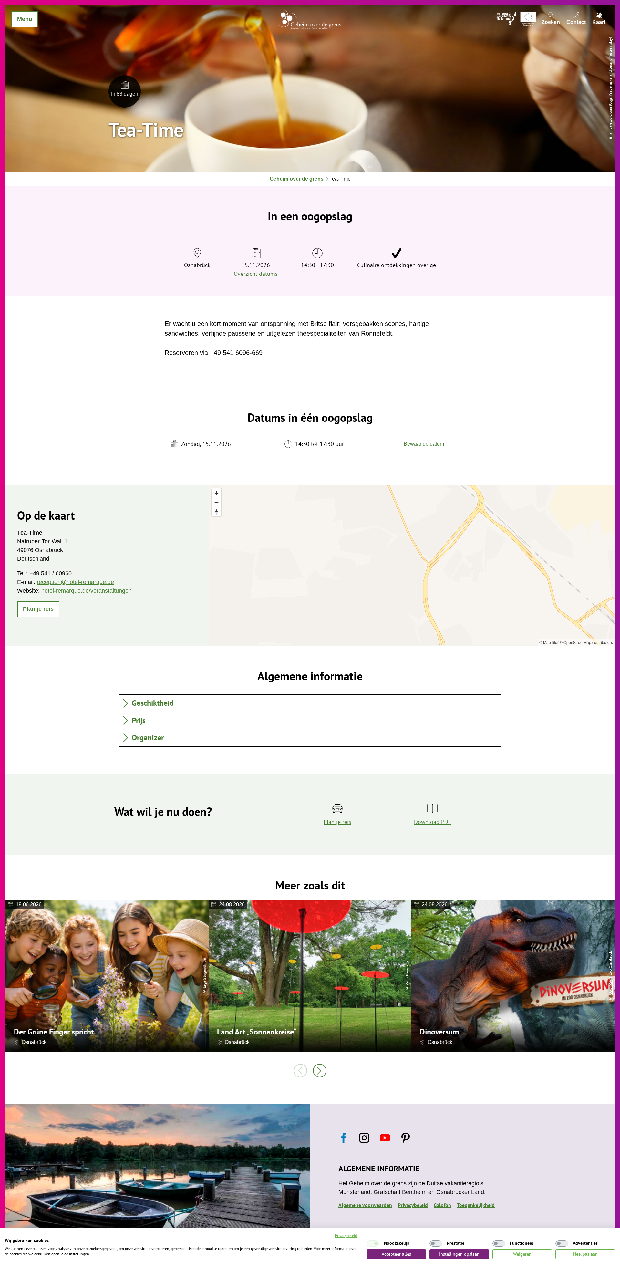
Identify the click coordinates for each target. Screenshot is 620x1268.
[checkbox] (373, 1243)
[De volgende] (319, 1070)
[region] (412, 565)
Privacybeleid (413, 1205)
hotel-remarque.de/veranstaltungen (86, 590)
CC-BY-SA (610, 987)
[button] (38, 609)
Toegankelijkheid (476, 1205)
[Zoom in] (216, 493)
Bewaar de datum (424, 444)
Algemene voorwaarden (365, 1205)
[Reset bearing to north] (216, 511)
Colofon (442, 1205)
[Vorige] (300, 1070)
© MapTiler (549, 642)
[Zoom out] (216, 502)
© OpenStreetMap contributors (586, 642)
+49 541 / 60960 (50, 573)
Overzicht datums (256, 273)
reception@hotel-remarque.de (75, 582)
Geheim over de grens (297, 179)
